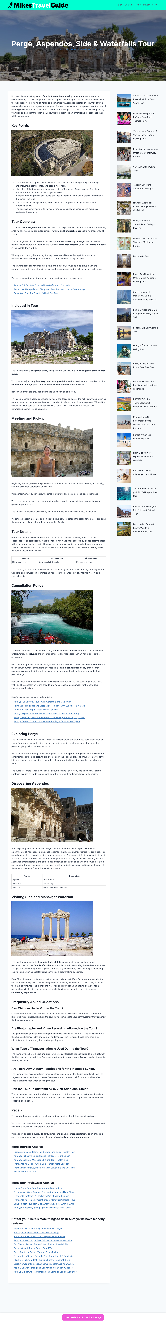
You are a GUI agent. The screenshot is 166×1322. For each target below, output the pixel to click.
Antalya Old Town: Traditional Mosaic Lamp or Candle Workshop (45, 1272)
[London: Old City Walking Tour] (124, 333)
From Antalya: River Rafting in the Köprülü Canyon (38, 1228)
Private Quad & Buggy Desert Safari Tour (34, 1248)
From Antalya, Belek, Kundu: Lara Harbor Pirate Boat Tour (42, 1164)
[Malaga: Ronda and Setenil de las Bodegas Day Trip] (124, 225)
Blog (120, 5)
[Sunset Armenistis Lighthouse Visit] (124, 440)
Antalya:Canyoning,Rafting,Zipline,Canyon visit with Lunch (42, 1207)
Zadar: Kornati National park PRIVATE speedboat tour (145, 492)
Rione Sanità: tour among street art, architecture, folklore (145, 153)
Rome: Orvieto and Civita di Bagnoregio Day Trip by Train (145, 314)
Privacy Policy (150, 5)
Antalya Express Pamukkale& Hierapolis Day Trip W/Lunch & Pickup (46, 713)
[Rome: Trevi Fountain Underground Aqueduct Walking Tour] (124, 279)
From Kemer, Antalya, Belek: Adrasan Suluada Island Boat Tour (44, 1168)
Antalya (64, 49)
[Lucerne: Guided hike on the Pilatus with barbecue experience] (124, 386)
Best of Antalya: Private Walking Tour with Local (37, 1252)
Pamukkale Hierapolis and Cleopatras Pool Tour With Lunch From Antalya (49, 289)
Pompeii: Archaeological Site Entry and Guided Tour (145, 510)
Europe (73, 49)
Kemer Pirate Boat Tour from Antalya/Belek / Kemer (39, 1188)
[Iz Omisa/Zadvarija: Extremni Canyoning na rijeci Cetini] (124, 208)
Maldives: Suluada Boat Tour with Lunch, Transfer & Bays (42, 1260)
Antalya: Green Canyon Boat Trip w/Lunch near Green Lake (43, 1240)
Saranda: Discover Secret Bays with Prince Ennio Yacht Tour (145, 99)
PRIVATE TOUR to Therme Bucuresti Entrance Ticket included (145, 403)
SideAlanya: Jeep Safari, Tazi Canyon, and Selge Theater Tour (44, 1152)
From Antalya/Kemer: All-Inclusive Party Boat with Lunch (41, 1196)
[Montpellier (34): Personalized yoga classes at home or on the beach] (124, 422)
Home (138, 5)
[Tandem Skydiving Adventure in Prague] (124, 190)
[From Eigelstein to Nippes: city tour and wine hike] (124, 458)
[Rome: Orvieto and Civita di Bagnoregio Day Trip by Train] (124, 315)
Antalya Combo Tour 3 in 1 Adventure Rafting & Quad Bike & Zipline (47, 721)
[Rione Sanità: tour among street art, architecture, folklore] (124, 154)
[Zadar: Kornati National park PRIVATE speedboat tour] (124, 493)
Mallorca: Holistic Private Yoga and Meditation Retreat (145, 242)
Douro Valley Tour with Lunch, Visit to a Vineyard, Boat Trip (144, 528)
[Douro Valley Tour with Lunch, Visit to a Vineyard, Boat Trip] (124, 529)
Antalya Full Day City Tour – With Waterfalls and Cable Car (42, 285)
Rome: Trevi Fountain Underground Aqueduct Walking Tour (144, 278)
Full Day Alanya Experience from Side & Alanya (36, 1232)
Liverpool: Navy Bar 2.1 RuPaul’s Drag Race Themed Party (144, 117)
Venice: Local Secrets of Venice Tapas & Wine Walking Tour (145, 135)
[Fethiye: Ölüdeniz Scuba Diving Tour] (124, 351)
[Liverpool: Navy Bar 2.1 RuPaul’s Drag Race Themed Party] (124, 118)
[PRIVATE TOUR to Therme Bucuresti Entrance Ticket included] (124, 404)
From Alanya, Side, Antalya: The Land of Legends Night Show (44, 1192)
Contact (128, 5)
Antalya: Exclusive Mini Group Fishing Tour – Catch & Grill (42, 1160)
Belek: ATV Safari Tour (25, 1171)
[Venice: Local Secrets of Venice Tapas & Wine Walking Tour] (124, 136)
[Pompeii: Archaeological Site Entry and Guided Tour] (124, 511)
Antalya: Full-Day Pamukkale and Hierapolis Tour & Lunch (42, 1156)
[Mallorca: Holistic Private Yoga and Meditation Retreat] (124, 243)
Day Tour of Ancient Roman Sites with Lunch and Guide (41, 1244)
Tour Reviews (84, 49)
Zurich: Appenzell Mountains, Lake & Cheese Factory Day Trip (145, 296)
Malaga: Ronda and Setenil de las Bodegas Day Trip (144, 224)
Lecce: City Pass (141, 256)
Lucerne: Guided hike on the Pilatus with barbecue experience (145, 385)
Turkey (102, 49)
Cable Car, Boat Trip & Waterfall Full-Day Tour (36, 293)
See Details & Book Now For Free (81, 1317)
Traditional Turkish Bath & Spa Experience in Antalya (39, 1236)
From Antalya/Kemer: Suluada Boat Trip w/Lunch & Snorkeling (44, 1256)
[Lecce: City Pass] (124, 261)
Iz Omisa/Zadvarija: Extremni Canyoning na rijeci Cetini (144, 206)
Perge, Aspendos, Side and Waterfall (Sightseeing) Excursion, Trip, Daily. (49, 717)
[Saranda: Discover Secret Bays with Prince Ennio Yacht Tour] (124, 100)
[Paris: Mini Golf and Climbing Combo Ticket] (124, 476)
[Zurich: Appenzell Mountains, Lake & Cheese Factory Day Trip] (124, 297)
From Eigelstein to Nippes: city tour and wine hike (143, 456)
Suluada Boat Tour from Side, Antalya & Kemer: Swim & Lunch (44, 1204)
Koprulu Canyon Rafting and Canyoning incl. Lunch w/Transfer (44, 1268)
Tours (94, 49)
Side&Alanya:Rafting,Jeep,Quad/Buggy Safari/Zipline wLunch (44, 1264)
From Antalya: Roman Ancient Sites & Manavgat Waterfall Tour (44, 1200)
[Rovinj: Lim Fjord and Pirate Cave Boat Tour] (124, 368)
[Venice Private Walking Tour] (124, 172)
